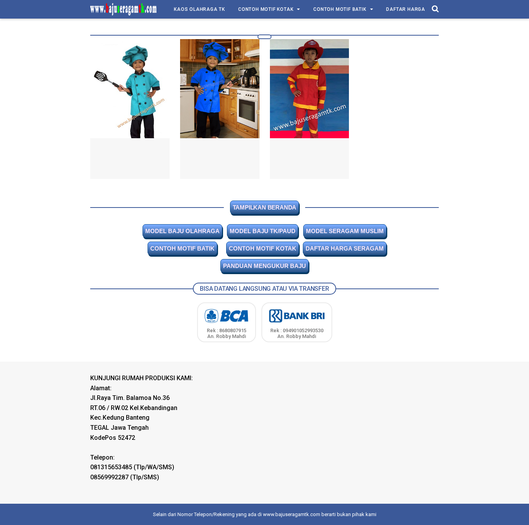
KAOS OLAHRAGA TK (199, 9)
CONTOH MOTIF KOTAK (265, 9)
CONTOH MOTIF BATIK (339, 9)
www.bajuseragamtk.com (291, 514)
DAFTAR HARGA (405, 9)
